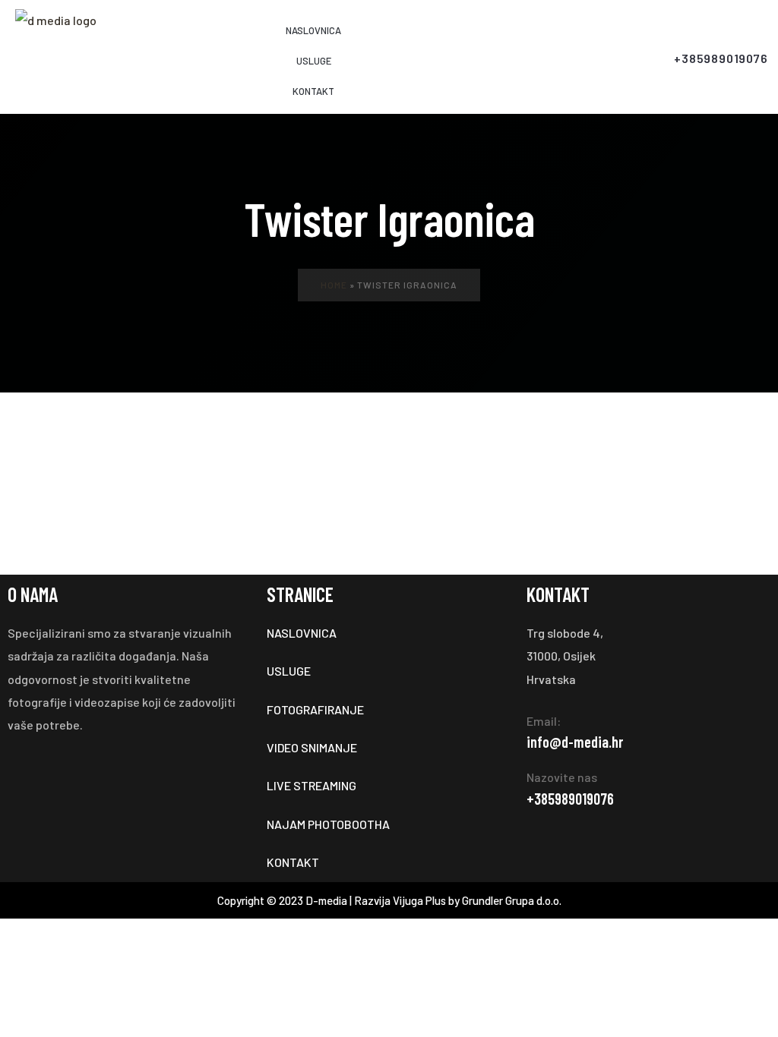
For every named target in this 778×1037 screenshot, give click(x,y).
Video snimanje (313, 747)
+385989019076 (570, 799)
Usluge (313, 61)
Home (334, 284)
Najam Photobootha (328, 824)
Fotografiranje (316, 709)
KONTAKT (313, 91)
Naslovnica (313, 30)
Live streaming (311, 785)
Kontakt (294, 862)
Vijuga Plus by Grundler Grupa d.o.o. (477, 900)
